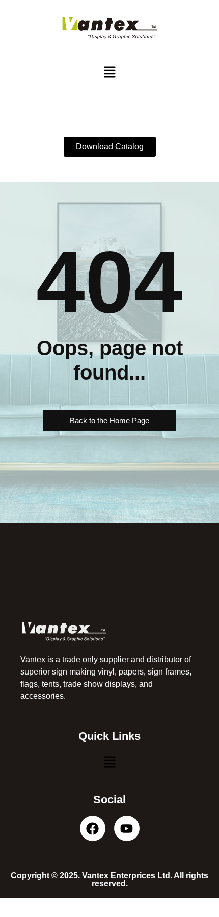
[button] (109, 73)
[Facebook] (92, 828)
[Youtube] (127, 828)
